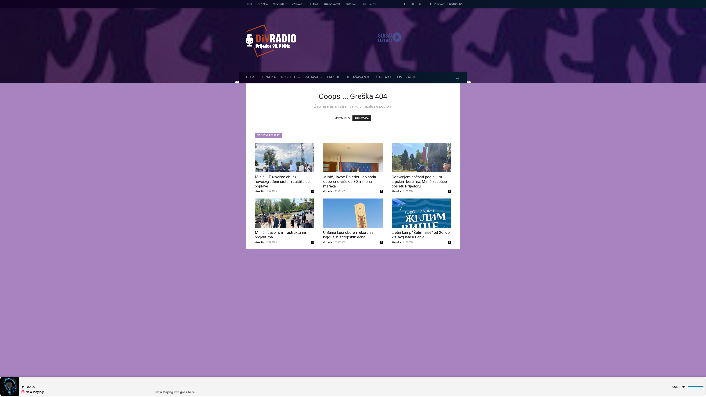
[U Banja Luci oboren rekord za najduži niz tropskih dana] (353, 213)
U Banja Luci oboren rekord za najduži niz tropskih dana (348, 234)
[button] (457, 77)
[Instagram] (412, 4)
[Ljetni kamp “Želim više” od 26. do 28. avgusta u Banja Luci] (421, 213)
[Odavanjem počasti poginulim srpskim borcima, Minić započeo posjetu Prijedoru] (421, 157)
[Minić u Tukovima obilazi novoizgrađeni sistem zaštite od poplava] (284, 157)
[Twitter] (420, 4)
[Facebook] (405, 4)
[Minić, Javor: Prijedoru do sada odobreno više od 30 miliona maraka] (353, 157)
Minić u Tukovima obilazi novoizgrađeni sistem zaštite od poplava (282, 181)
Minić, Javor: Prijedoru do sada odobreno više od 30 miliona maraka (349, 181)
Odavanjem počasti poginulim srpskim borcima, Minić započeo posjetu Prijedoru (419, 181)
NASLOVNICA (362, 118)
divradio (259, 191)
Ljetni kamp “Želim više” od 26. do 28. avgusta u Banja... (421, 234)
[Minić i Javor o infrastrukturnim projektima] (284, 213)
